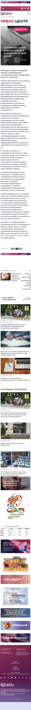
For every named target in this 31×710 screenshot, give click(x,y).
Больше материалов (26, 298)
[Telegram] (21, 249)
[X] (17, 249)
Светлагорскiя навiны (20, 61)
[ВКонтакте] (12, 249)
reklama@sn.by (16, 669)
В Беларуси (21, 29)
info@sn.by (15, 668)
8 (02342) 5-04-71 (15, 663)
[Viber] (19, 249)
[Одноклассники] (14, 249)
